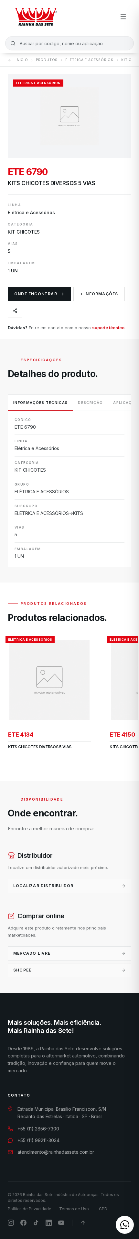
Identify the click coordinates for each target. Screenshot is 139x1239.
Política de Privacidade (29, 1208)
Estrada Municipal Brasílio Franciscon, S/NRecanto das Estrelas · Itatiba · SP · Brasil (61, 1112)
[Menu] (123, 16)
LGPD (102, 1208)
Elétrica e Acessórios (89, 60)
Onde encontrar (35, 293)
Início (22, 60)
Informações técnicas (40, 402)
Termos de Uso (74, 1208)
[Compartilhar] (15, 311)
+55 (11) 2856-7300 (38, 1128)
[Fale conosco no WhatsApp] (125, 1225)
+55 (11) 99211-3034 (38, 1140)
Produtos (47, 60)
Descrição (90, 402)
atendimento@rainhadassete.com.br (55, 1152)
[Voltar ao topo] (83, 1223)
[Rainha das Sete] (35, 16)
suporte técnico (108, 327)
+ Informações (99, 293)
